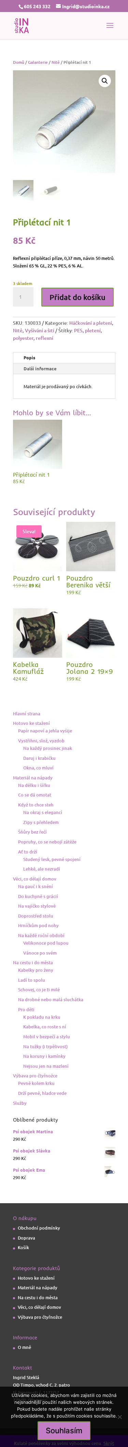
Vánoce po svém (40, 953)
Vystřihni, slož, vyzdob (41, 741)
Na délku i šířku (34, 785)
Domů (18, 62)
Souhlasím (64, 1430)
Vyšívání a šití (39, 330)
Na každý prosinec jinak (47, 748)
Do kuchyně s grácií (38, 896)
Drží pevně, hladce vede (42, 1093)
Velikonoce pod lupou (46, 943)
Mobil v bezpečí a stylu (46, 1036)
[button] (105, 81)
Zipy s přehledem (41, 822)
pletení (93, 330)
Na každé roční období (41, 935)
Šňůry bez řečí (32, 832)
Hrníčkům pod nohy (38, 925)
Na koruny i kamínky (44, 1056)
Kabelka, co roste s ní (44, 1027)
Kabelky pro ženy (35, 970)
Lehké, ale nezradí (41, 869)
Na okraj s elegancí (42, 812)
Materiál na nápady (33, 778)
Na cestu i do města (33, 962)
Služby (20, 1103)
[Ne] (119, 1416)
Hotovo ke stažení (31, 723)
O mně (24, 1347)
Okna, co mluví (38, 768)
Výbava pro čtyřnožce (35, 1076)
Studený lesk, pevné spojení (52, 859)
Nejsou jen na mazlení (46, 1066)
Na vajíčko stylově (37, 906)
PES (78, 330)
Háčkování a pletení (90, 323)
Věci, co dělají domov (34, 879)
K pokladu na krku (41, 1017)
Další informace (40, 368)
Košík (23, 1247)
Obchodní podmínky (39, 1228)
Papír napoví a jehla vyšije (45, 731)
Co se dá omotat (34, 795)
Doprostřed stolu (35, 916)
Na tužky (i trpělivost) (45, 1046)
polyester (23, 338)
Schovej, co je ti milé (39, 989)
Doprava (26, 1238)
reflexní (44, 338)
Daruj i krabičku (39, 758)
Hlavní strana (26, 713)
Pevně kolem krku (36, 1083)
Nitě (56, 62)
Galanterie (38, 62)
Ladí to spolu (31, 980)
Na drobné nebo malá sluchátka (50, 999)
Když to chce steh (36, 805)
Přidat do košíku (77, 297)
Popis (29, 357)
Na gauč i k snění (35, 886)
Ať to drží (27, 852)
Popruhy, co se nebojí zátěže (47, 842)
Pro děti (26, 1009)
